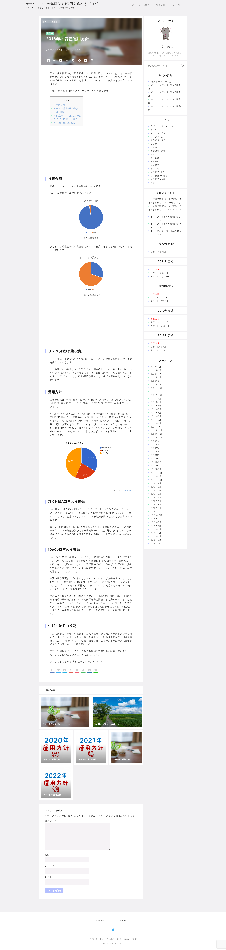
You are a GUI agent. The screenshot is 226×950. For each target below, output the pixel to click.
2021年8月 (156, 402)
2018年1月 (156, 543)
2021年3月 (156, 419)
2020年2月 (156, 465)
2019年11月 (156, 476)
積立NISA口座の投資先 (67, 115)
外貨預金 (155, 147)
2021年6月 (156, 409)
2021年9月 (156, 398)
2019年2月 (156, 508)
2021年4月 (156, 416)
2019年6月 (156, 494)
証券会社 (155, 161)
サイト (48, 877)
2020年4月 (156, 458)
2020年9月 (156, 441)
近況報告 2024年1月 (161, 81)
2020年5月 (156, 455)
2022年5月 (156, 370)
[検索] (182, 66)
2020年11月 (156, 434)
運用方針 (55, 21)
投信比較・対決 (158, 151)
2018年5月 (156, 529)
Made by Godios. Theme (113, 943)
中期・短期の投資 (64, 122)
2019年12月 (156, 472)
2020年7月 (156, 448)
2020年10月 (157, 437)
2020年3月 (156, 462)
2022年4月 (156, 374)
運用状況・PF (157, 172)
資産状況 (155, 165)
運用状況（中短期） (160, 175)
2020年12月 (157, 430)
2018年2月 (156, 540)
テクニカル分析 (158, 133)
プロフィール (157, 137)
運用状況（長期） (159, 179)
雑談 (153, 182)
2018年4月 (156, 533)
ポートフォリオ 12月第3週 (164, 231)
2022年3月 (156, 377)
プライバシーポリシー (104, 920)
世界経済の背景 (158, 140)
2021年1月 (156, 427)
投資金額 (59, 105)
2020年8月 (156, 444)
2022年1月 (156, 384)
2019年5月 (156, 497)
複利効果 (155, 158)
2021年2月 (156, 423)
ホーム (46, 21)
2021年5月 (156, 412)
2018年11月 (156, 518)
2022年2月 (156, 381)
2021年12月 (156, 388)
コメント (51, 821)
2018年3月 (156, 536)
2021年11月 (156, 391)
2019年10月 (156, 480)
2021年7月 (156, 405)
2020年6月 (156, 451)
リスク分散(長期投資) (67, 108)
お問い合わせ (125, 920)
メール (49, 866)
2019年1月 (156, 511)
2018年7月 (156, 525)
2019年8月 (156, 487)
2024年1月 (156, 367)
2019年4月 (156, 501)
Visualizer (127, 490)
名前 (48, 854)
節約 (153, 154)
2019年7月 (156, 490)
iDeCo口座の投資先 (66, 119)
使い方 (154, 144)
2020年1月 (156, 469)
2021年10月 (156, 395)
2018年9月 (156, 522)
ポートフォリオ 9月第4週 (163, 216)
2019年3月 (156, 504)
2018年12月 (156, 515)
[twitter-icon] (113, 929)
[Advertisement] (91, 148)
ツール (154, 129)
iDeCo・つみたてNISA (162, 126)
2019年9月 (156, 483)
